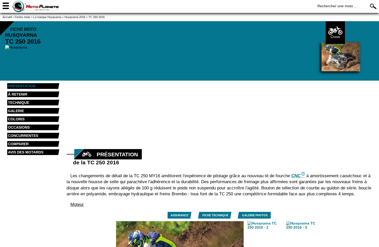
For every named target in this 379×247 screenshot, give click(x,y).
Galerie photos (255, 215)
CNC (296, 175)
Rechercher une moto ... (337, 6)
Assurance (179, 215)
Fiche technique (215, 215)
